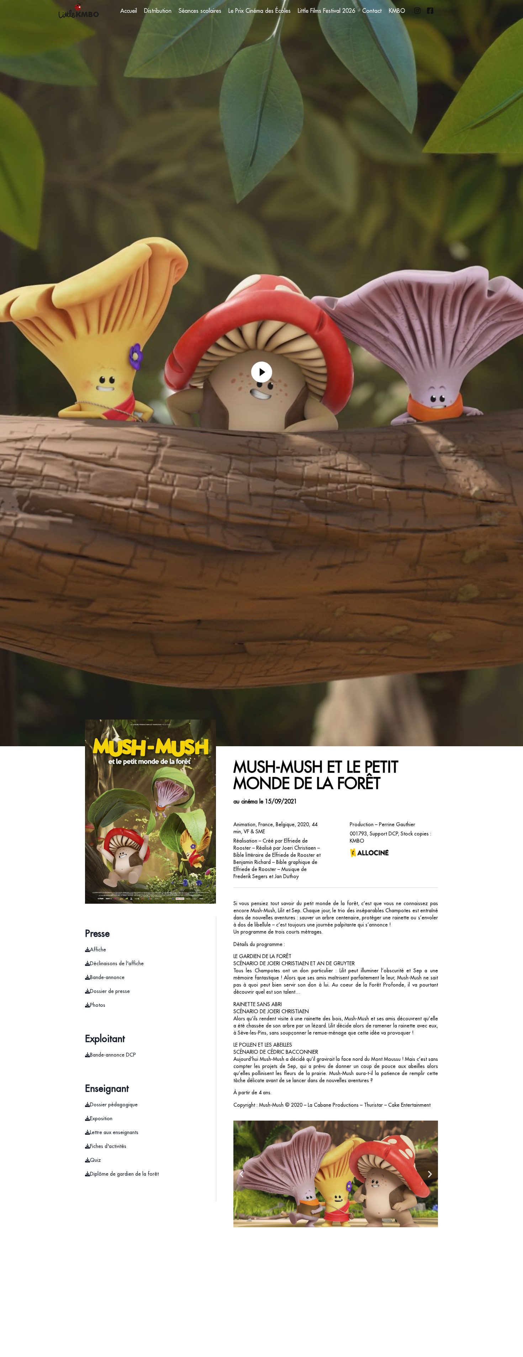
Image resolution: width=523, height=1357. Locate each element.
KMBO (397, 10)
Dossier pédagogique (114, 1104)
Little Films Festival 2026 (326, 10)
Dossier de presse (110, 991)
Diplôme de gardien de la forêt (124, 1174)
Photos (97, 1005)
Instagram (417, 10)
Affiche (98, 949)
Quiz (95, 1160)
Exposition (101, 1118)
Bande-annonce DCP (113, 1055)
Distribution (157, 10)
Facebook (430, 10)
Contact (372, 10)
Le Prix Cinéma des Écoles (259, 10)
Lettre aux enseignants (114, 1132)
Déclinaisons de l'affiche (117, 963)
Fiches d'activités (108, 1146)
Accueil (128, 10)
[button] (241, 1174)
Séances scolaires (200, 10)
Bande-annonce (107, 977)
